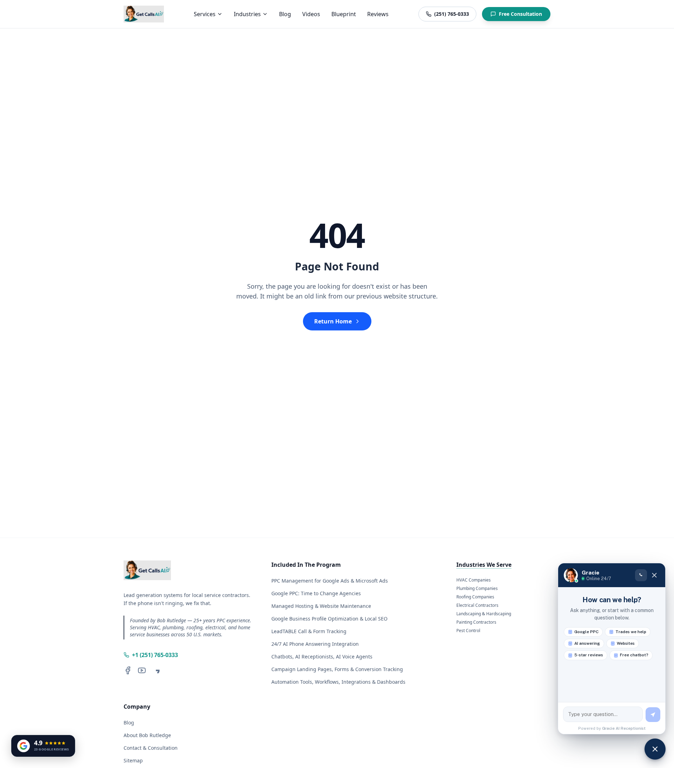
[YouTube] (142, 670)
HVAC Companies (473, 580)
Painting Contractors (476, 622)
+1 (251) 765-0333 (155, 655)
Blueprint (343, 14)
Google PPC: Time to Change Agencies (316, 593)
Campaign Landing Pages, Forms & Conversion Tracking (337, 669)
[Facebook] (128, 670)
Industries (247, 14)
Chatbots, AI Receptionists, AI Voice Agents (321, 656)
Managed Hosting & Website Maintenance (321, 606)
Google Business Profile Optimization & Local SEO (329, 618)
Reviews (378, 14)
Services (205, 14)
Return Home (333, 321)
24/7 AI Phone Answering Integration (315, 644)
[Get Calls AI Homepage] (144, 14)
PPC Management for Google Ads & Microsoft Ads (329, 580)
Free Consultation (520, 14)
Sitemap (133, 760)
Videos (311, 14)
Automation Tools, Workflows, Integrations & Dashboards (338, 681)
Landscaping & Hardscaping (483, 614)
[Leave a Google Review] (156, 670)
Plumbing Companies (477, 588)
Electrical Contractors (477, 605)
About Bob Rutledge (147, 735)
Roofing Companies (475, 597)
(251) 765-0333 (451, 14)
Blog (285, 14)
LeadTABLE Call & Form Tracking (308, 631)
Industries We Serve (483, 565)
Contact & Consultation (151, 747)
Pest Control (468, 631)
